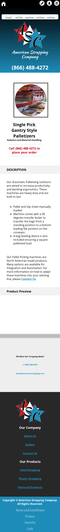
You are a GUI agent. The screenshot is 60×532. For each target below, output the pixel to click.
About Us (30, 436)
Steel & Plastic (8, 16)
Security (30, 522)
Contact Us (28, 279)
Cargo (50, 16)
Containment (51, 17)
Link (30, 528)
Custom (40, 16)
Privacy (30, 516)
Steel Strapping (30, 470)
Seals (21, 17)
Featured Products (30, 487)
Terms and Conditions (30, 510)
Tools (16, 17)
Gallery (30, 444)
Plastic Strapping (30, 478)
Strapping (9, 17)
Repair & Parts (29, 17)
